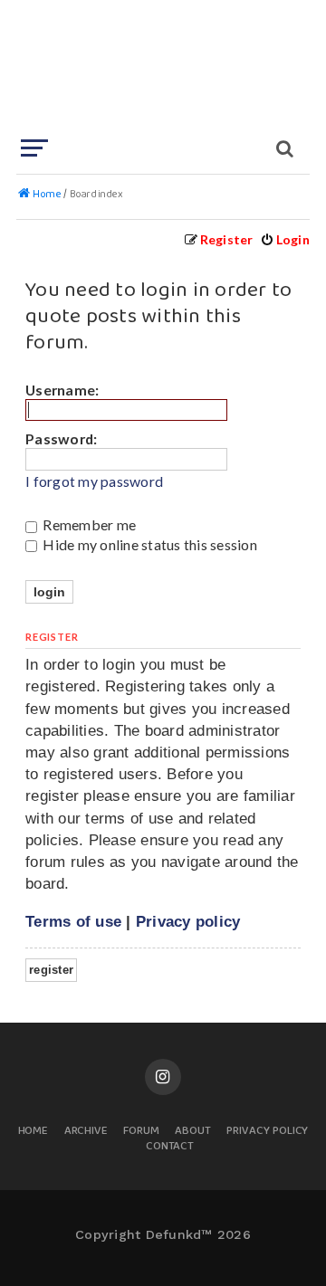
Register (51, 969)
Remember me (88, 524)
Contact (170, 1147)
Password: (61, 438)
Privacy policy (188, 921)
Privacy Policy (267, 1132)
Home (33, 1132)
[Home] (161, 68)
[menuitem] (285, 239)
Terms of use (73, 921)
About (193, 1132)
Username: (62, 389)
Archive (86, 1132)
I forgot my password (94, 481)
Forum (141, 1132)
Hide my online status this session (148, 544)
